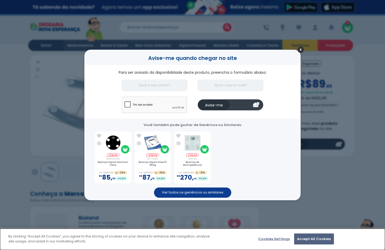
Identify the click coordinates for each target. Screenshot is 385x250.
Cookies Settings (274, 238)
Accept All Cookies (314, 238)
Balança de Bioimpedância (192, 164)
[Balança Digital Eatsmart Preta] (113, 143)
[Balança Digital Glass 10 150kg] (153, 143)
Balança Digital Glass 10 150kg (153, 164)
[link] (99, 136)
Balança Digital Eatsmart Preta (113, 164)
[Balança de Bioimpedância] (192, 143)
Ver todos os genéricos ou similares (192, 192)
